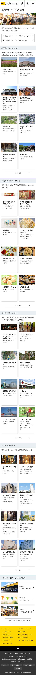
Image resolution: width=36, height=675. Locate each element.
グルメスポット (26, 36)
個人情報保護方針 (21, 656)
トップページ (6, 629)
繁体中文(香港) (29, 665)
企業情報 (29, 659)
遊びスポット (9, 40)
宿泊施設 (24, 40)
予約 (22, 4)
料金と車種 (22, 631)
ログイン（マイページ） (25, 629)
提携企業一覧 (21, 661)
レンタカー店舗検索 (8, 637)
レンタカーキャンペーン (25, 634)
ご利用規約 (11, 656)
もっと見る (18, 173)
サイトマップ (8, 653)
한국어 (18, 668)
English (5, 665)
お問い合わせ (21, 659)
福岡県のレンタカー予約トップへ (18, 620)
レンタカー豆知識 (23, 637)
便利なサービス (7, 634)
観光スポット (9, 36)
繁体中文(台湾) (16, 665)
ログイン (27, 4)
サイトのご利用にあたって (22, 653)
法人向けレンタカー (8, 643)
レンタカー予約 (7, 631)
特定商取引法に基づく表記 (26, 640)
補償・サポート (7, 640)
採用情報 (13, 661)
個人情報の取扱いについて (9, 659)
